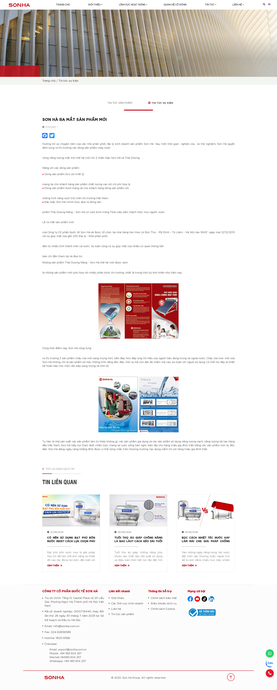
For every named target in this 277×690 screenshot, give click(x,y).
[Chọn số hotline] (270, 673)
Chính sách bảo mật (164, 598)
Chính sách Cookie (163, 609)
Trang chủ (63, 5)
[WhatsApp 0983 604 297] (270, 653)
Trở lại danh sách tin (59, 469)
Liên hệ (116, 609)
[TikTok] (204, 599)
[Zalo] (270, 663)
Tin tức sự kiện (68, 80)
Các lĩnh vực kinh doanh (127, 603)
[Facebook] (190, 599)
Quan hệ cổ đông (175, 5)
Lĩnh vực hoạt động (132, 5)
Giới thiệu (94, 5)
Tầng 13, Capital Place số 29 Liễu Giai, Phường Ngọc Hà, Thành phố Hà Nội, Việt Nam (74, 602)
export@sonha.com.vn (72, 649)
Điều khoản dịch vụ (164, 603)
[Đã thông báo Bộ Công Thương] (211, 612)
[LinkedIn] (211, 599)
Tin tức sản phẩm (119, 103)
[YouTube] (197, 599)
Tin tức (209, 5)
